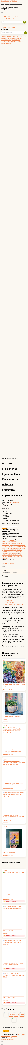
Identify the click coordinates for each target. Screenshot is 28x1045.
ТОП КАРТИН (9, 18)
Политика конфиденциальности (8, 1038)
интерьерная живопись (9, 541)
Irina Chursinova (14, 502)
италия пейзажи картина (12, 544)
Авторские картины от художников (11, 4)
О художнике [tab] (9, 602)
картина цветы (13, 553)
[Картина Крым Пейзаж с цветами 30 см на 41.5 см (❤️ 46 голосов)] (11, 1014)
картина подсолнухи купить (12, 550)
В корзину (5, 528)
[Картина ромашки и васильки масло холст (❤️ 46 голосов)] (22, 1014)
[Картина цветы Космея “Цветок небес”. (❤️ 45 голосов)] (14, 1020)
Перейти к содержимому (9, 1)
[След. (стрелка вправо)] (2, 1044)
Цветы (12, 540)
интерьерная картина (9, 543)
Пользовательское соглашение (13, 1027)
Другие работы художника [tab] (14, 604)
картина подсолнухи (9, 550)
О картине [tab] (8, 601)
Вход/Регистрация (9, 27)
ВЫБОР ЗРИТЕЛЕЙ (11, 16)
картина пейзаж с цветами (16, 548)
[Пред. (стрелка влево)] (1, 1044)
